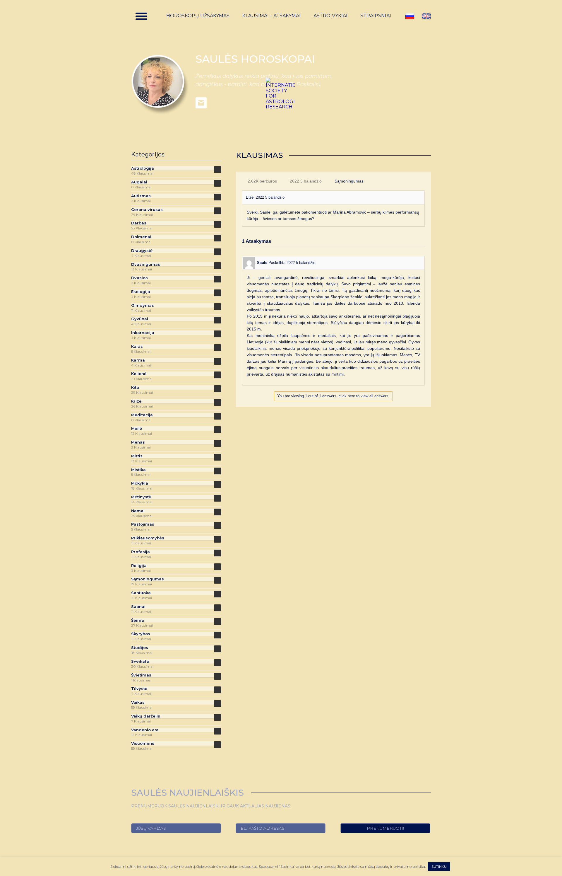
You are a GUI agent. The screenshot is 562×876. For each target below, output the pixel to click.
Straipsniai (375, 15)
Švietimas (141, 675)
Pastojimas (142, 524)
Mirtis (137, 456)
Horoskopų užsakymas (197, 15)
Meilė (136, 428)
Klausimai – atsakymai (271, 15)
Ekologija (140, 291)
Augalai (139, 182)
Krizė (136, 401)
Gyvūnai (139, 319)
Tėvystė (139, 688)
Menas (138, 442)
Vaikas (138, 702)
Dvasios (139, 278)
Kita (135, 387)
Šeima (137, 620)
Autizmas (141, 196)
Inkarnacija (142, 332)
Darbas (138, 223)
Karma (138, 360)
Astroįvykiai (330, 15)
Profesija (140, 552)
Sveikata (140, 661)
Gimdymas (142, 305)
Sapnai (138, 606)
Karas (137, 346)
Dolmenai (141, 237)
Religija (139, 565)
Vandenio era (145, 730)
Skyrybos (140, 634)
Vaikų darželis (145, 716)
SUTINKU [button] (439, 866)
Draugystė (142, 250)
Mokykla (139, 483)
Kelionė (138, 373)
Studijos (139, 647)
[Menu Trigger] (141, 16)
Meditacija (142, 415)
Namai (138, 511)
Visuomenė (142, 743)
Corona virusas (147, 209)
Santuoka (141, 593)
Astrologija (142, 168)
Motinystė (141, 497)
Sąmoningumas (349, 181)
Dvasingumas (145, 264)
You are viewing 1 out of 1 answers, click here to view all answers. (333, 396)
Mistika (138, 470)
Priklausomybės (147, 538)
